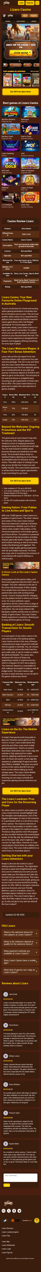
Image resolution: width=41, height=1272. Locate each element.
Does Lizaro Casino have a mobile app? (20, 961)
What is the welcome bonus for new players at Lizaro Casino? (18, 933)
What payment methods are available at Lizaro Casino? (17, 952)
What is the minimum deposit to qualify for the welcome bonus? (18, 942)
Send (6, 1185)
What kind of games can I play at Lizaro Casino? (19, 971)
